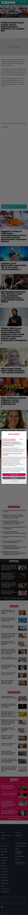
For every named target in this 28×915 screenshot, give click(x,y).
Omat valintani (14, 478)
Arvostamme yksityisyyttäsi (9, 439)
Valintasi (21, 439)
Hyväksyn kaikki (14, 474)
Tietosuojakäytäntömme (14, 481)
